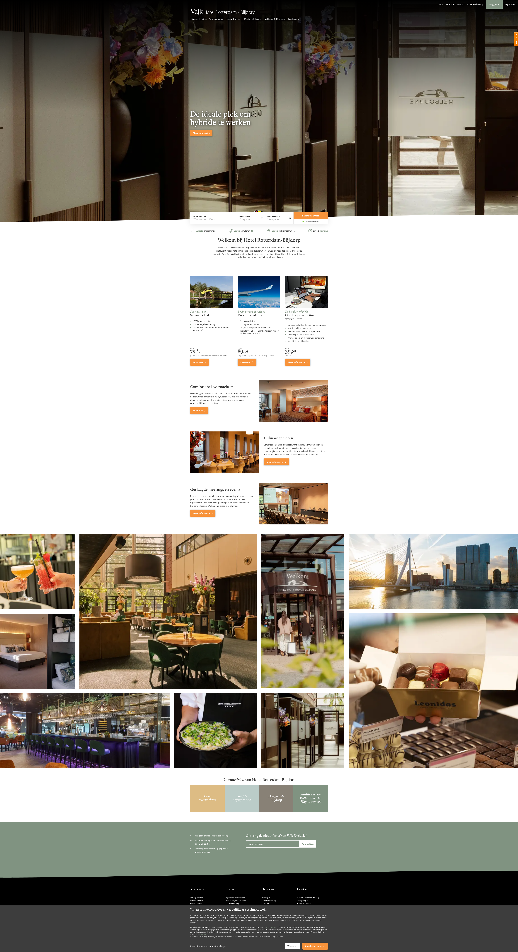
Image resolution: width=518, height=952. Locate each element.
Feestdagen (293, 19)
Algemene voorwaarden (235, 898)
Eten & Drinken (196, 903)
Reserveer (198, 362)
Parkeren (265, 903)
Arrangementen (216, 19)
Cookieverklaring (200, 934)
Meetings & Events (252, 19)
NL (440, 4)
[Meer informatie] (224, 452)
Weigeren (292, 946)
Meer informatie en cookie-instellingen (208, 946)
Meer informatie (296, 362)
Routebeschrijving (475, 4)
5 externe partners (270, 927)
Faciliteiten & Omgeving (275, 19)
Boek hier (198, 410)
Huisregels (265, 898)
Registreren (510, 4)
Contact (460, 4)
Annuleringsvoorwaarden (236, 900)
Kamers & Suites (199, 19)
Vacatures (450, 4)
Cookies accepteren (315, 946)
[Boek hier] (293, 401)
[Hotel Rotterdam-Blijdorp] (222, 14)
